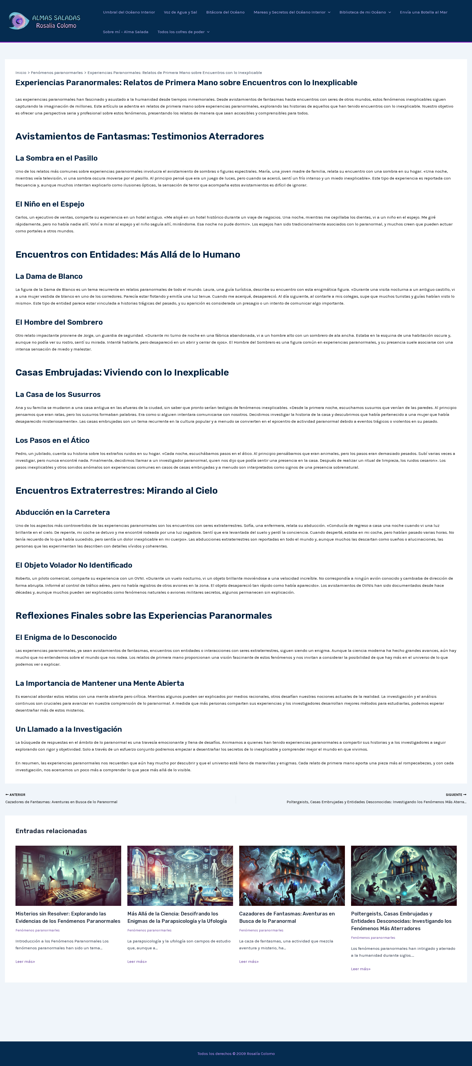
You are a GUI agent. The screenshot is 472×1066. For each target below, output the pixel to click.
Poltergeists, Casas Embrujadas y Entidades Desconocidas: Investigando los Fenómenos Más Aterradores (401, 921)
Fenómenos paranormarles (37, 930)
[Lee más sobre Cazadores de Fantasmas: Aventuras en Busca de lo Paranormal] (292, 875)
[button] (327, 12)
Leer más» (25, 961)
